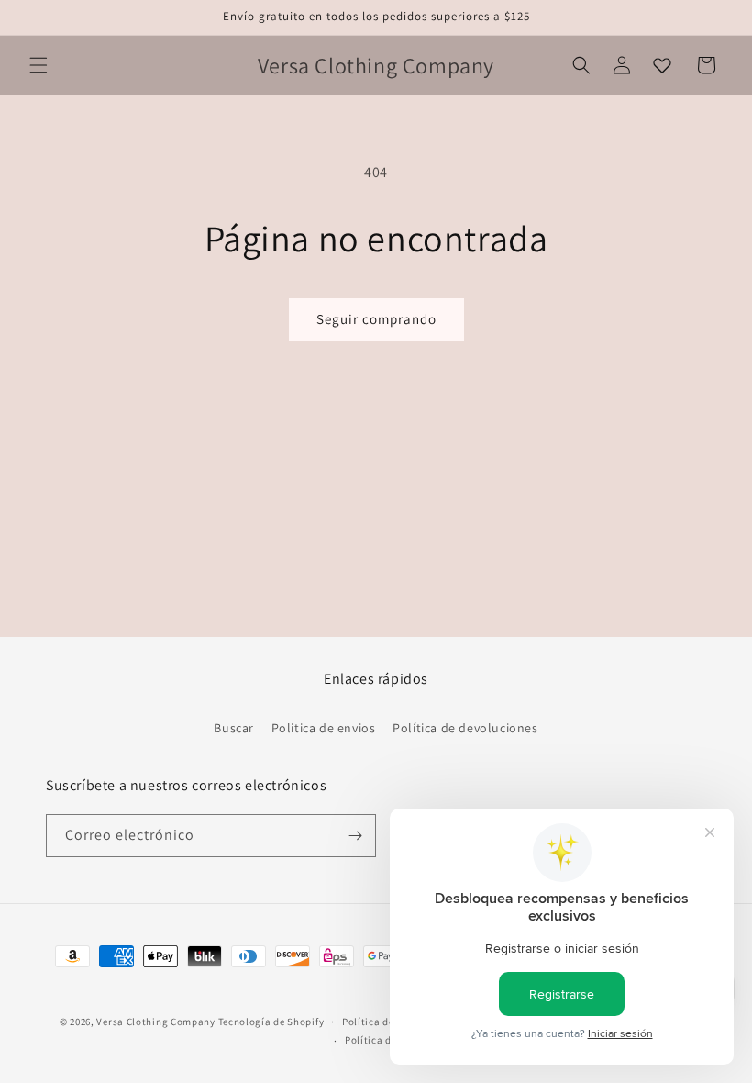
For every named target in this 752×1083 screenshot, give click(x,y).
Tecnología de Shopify (271, 1021)
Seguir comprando (376, 319)
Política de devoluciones (465, 728)
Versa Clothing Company (155, 1021)
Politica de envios (323, 728)
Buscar (234, 728)
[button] (38, 65)
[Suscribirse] (355, 835)
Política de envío (385, 1039)
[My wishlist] (662, 65)
